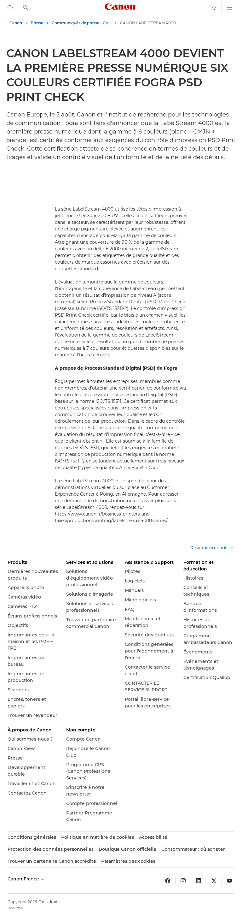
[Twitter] (213, 880)
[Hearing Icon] (214, 8)
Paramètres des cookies (128, 861)
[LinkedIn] (198, 880)
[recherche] (25, 8)
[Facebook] (167, 880)
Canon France (24, 879)
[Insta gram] (183, 880)
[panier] (10, 8)
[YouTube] (229, 880)
